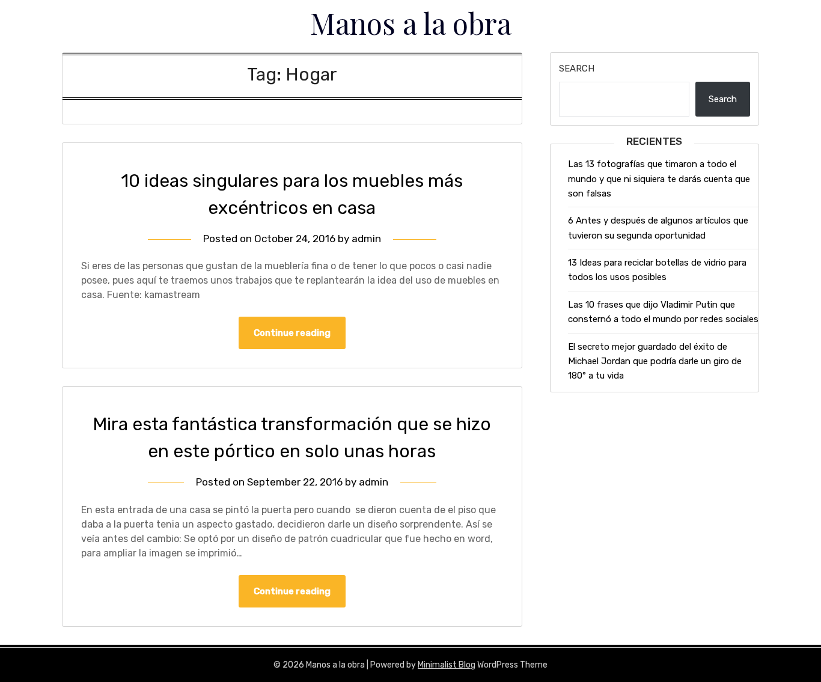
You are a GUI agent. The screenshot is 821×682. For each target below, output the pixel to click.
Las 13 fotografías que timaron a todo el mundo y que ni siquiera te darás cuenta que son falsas (659, 179)
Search (576, 68)
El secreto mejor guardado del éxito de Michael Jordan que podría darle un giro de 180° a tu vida (655, 361)
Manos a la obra (410, 23)
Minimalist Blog (446, 665)
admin (366, 239)
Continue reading (292, 332)
